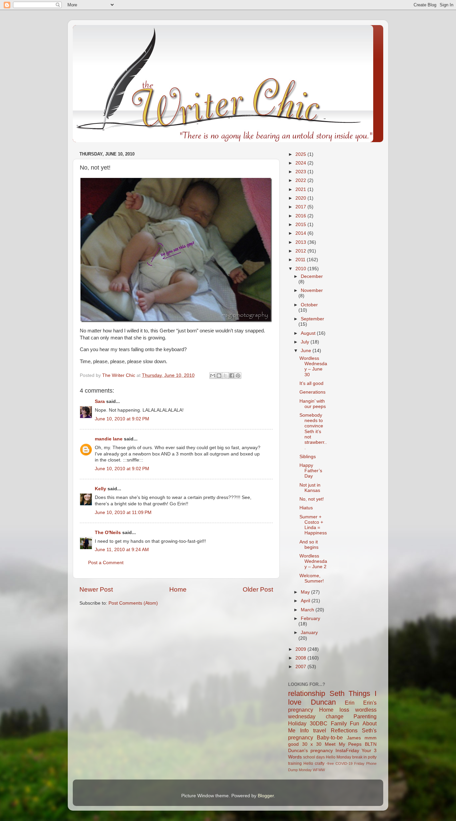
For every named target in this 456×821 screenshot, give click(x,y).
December (312, 276)
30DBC (318, 723)
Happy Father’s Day (310, 471)
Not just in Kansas (309, 488)
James (354, 737)
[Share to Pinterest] (238, 375)
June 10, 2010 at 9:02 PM (122, 418)
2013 (301, 242)
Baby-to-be (330, 737)
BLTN (371, 744)
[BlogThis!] (219, 375)
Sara (100, 401)
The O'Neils (108, 532)
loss (344, 710)
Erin (350, 703)
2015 (301, 224)
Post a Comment (106, 562)
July (305, 341)
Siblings (307, 456)
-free (330, 763)
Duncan (323, 702)
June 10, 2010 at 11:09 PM (123, 512)
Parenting (365, 716)
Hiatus (306, 507)
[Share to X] (225, 375)
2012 (301, 250)
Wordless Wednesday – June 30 (313, 366)
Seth (337, 693)
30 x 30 (311, 744)
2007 (301, 666)
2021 (301, 189)
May (306, 592)
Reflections (344, 730)
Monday (305, 770)
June (306, 350)
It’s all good (311, 383)
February (310, 618)
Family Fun (345, 723)
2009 (301, 649)
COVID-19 (344, 763)
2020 (301, 198)
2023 (301, 171)
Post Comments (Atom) (133, 603)
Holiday (297, 723)
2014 (301, 233)
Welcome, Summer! (311, 578)
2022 (301, 180)
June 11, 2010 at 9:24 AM (122, 549)
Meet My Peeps (343, 744)
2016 (301, 215)
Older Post (258, 589)
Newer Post (96, 589)
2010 (301, 268)
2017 (301, 206)
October (309, 304)
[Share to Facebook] (231, 375)
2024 (301, 163)
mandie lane (109, 438)
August (309, 333)
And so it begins (308, 544)
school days (314, 757)
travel (319, 730)
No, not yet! (311, 499)
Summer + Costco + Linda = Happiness (313, 525)
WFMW (319, 770)
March (308, 609)
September (312, 318)
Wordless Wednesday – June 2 (313, 561)
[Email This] (212, 375)
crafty (319, 763)
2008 (301, 657)
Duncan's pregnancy (310, 750)
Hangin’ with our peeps (312, 404)
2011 (301, 259)
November (312, 290)
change (335, 716)
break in (359, 757)
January (309, 632)
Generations (312, 392)
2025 (301, 154)
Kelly (100, 488)
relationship (306, 693)
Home (178, 589)
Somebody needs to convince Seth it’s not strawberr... (313, 431)
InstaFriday (347, 750)
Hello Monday (338, 757)
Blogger (266, 795)
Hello (308, 763)
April (306, 600)
